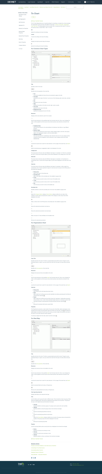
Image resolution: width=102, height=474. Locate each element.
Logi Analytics (20, 7)
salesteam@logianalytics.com (78, 465)
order (48, 277)
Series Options (49, 194)
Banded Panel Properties (24, 35)
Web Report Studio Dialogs (22, 15)
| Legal (57, 472)
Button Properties (22, 42)
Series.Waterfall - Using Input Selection (39, 454)
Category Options (22, 45)
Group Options (41, 417)
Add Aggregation (22, 19)
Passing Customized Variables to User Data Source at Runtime (43, 445)
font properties (39, 268)
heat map (36, 26)
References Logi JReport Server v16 (46, 7)
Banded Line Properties (23, 28)
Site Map (65, 472)
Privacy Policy (61, 472)
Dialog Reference (57, 7)
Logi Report (40, 2)
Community (71, 2)
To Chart (20, 48)
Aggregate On (21, 25)
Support (63, 2)
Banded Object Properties (22, 32)
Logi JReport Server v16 (34, 7)
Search (68, 143)
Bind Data (21, 39)
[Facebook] (31, 457)
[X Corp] (33, 457)
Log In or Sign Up (90, 1)
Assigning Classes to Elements (37, 452)
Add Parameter (22, 22)
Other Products (55, 2)
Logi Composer (31, 2)
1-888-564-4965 (75, 463)
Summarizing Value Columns (37, 450)
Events (79, 2)
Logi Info (47, 2)
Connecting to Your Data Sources (38, 447)
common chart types (59, 24)
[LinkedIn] (35, 457)
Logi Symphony (22, 2)
